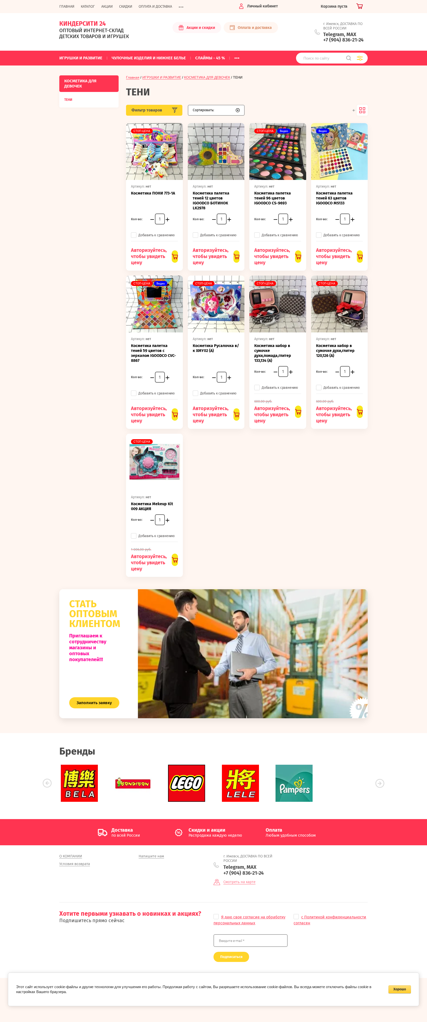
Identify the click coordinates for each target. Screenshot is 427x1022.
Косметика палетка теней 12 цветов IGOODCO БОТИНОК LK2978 (211, 200)
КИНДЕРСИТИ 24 (82, 23)
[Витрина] (362, 110)
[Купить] (175, 256)
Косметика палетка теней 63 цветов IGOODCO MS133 (334, 198)
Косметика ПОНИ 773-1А (153, 193)
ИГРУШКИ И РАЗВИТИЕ (161, 77)
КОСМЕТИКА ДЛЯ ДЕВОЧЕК (207, 77)
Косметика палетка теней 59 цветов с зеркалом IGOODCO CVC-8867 (153, 353)
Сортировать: (203, 110)
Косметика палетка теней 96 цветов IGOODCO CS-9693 (272, 198)
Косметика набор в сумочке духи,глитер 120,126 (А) (335, 350)
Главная (132, 77)
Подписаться (231, 957)
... (236, 57)
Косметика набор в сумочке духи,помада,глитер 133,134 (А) (272, 353)
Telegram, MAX (339, 34)
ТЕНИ (68, 100)
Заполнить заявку (94, 702)
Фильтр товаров (146, 110)
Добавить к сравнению (156, 235)
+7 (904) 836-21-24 (343, 40)
